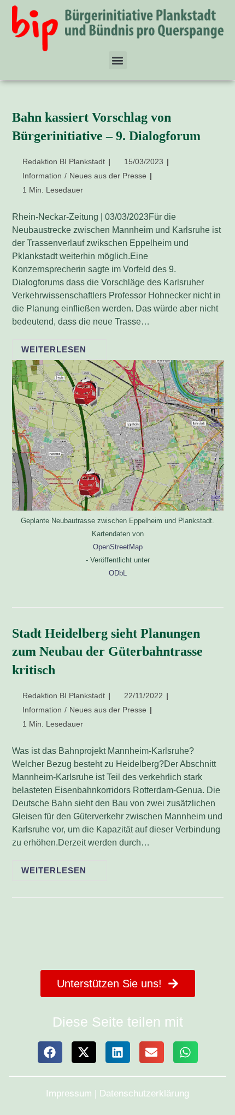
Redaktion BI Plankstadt (63, 161)
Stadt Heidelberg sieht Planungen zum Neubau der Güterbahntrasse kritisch (107, 651)
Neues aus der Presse (107, 175)
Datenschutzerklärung (144, 1093)
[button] (118, 60)
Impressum (69, 1093)
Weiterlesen (64, 346)
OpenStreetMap (118, 547)
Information (42, 175)
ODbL (118, 573)
